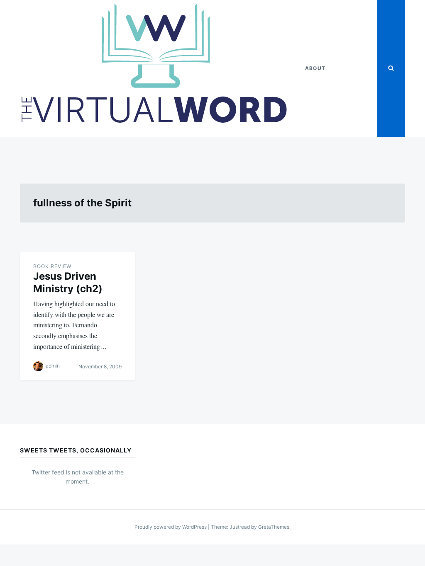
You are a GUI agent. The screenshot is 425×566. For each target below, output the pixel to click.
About (315, 68)
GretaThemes (273, 527)
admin (53, 366)
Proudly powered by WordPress (171, 527)
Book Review (52, 266)
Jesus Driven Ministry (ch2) (68, 282)
